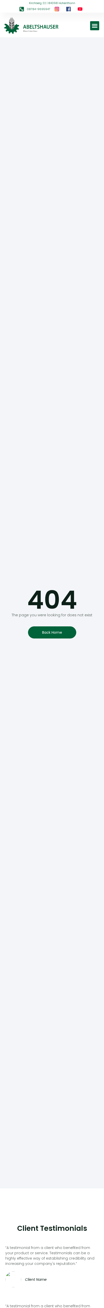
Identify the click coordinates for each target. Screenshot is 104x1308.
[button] (94, 25)
